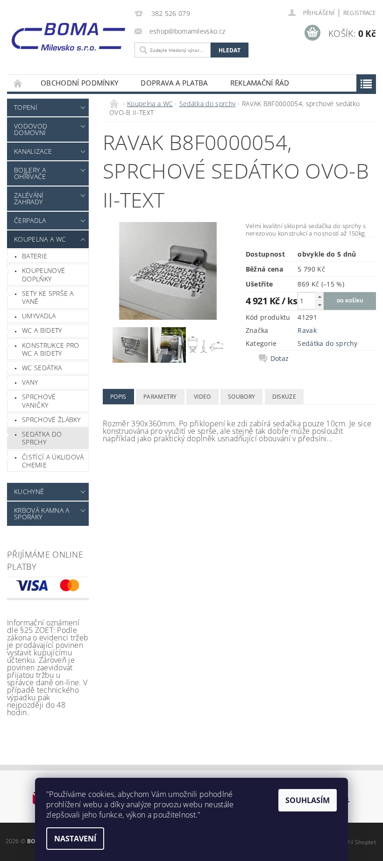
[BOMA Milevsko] (68, 34)
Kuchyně (29, 491)
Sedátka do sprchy (42, 438)
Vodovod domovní (30, 129)
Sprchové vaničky (39, 400)
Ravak (307, 330)
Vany (30, 382)
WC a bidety (42, 330)
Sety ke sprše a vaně (48, 297)
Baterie (34, 255)
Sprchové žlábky (51, 419)
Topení (25, 107)
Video (202, 397)
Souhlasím (307, 800)
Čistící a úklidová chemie (53, 461)
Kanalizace (33, 151)
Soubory (241, 397)
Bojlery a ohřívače (30, 173)
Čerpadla (30, 220)
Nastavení (75, 838)
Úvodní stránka (18, 83)
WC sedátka (42, 367)
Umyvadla (39, 315)
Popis (118, 397)
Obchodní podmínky (79, 82)
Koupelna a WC (40, 239)
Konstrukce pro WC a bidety (50, 349)
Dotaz (279, 358)
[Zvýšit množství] (319, 296)
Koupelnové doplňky (43, 274)
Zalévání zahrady (29, 198)
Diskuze (284, 397)
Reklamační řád (259, 82)
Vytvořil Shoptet (354, 842)
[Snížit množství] (319, 305)
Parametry (160, 397)
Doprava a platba (174, 82)
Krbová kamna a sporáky (41, 513)
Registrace (359, 13)
